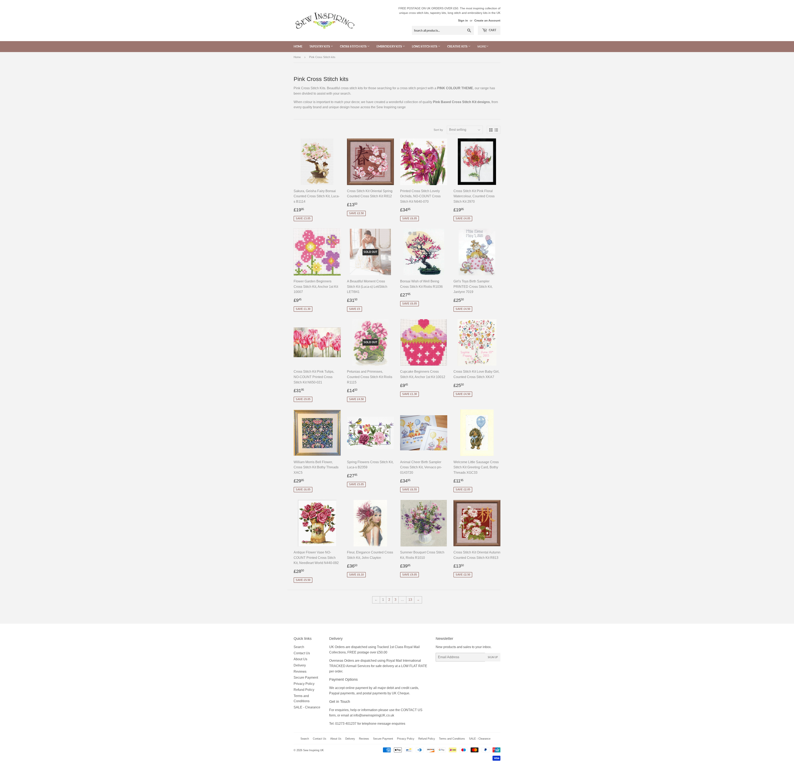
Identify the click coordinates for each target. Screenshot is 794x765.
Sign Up (493, 657)
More (481, 46)
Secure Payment (306, 677)
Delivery (300, 665)
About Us (300, 659)
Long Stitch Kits (425, 46)
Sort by (438, 129)
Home (298, 46)
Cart (492, 30)
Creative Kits (457, 46)
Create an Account (487, 20)
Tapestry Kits (320, 46)
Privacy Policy (304, 683)
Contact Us (302, 653)
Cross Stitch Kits (353, 46)
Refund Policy (304, 689)
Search (299, 647)
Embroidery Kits (390, 46)
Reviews (300, 671)
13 (410, 599)
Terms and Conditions (452, 738)
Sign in (463, 20)
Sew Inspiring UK (313, 750)
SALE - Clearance (307, 707)
